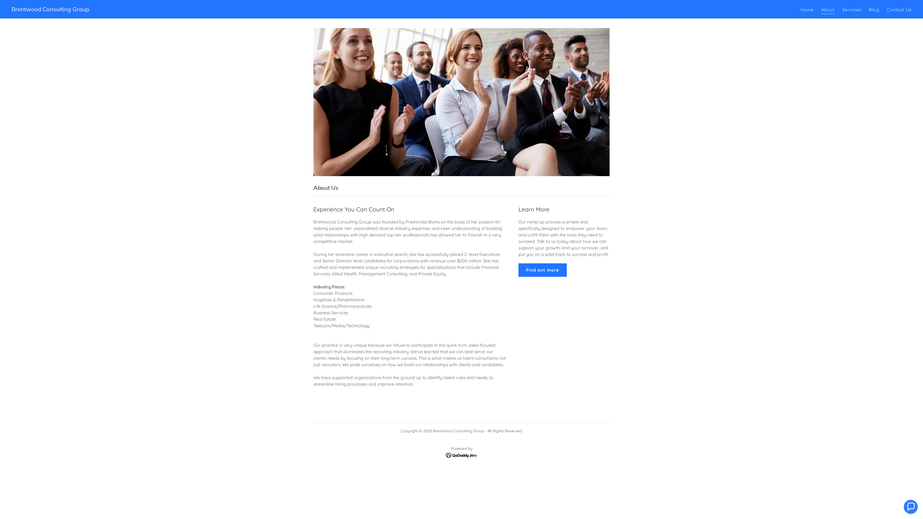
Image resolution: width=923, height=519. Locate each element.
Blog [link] (874, 9)
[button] (911, 507)
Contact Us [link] (899, 9)
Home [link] (807, 9)
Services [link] (851, 9)
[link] (50, 9)
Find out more (542, 270)
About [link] (828, 9)
